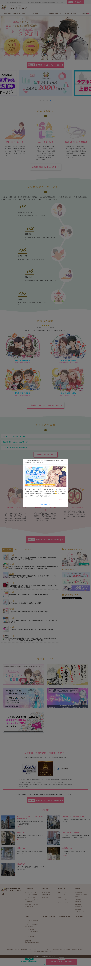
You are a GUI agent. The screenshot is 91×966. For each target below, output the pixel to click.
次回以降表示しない (45, 504)
